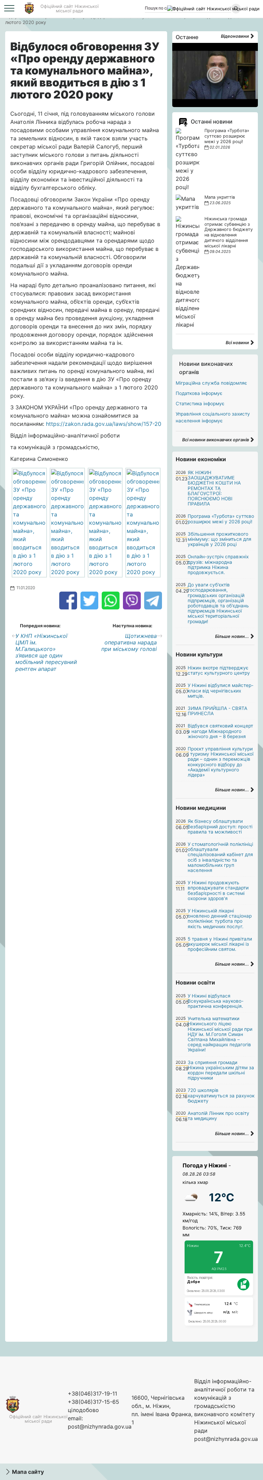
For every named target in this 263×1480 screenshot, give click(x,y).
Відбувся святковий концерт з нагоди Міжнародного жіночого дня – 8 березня (220, 731)
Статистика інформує (200, 403)
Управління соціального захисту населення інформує (213, 417)
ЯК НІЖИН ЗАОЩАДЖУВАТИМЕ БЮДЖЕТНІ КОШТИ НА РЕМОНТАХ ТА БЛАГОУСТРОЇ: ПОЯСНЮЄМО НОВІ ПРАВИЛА (214, 488)
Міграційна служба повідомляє (211, 383)
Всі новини (238, 342)
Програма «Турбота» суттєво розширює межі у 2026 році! (226, 136)
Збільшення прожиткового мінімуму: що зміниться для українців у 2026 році (219, 539)
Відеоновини (235, 36)
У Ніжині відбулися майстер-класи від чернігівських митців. (220, 690)
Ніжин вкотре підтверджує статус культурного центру (219, 670)
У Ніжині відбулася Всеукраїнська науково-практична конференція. (215, 1001)
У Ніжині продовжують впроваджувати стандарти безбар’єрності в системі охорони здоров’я (218, 890)
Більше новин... (232, 636)
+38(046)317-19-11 (92, 1393)
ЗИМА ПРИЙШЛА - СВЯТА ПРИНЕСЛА (217, 711)
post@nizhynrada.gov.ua (100, 1426)
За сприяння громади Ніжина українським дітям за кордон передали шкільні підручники (221, 1070)
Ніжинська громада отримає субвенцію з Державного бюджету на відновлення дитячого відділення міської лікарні (228, 232)
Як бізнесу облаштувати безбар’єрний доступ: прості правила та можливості (220, 826)
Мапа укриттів (219, 197)
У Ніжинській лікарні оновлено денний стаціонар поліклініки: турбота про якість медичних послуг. (220, 918)
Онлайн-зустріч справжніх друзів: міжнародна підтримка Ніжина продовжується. (218, 564)
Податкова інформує (199, 393)
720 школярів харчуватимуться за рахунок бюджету (221, 1095)
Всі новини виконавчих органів (216, 439)
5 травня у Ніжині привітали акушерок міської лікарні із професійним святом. (220, 944)
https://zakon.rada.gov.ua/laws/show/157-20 (103, 423)
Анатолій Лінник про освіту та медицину (218, 1115)
